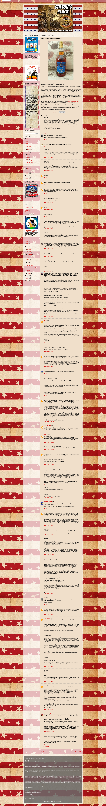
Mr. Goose (46, 434)
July (28, 154)
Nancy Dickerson (47, 425)
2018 (27, 177)
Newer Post (44, 751)
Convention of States (29, 207)
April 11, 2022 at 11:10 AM (49, 744)
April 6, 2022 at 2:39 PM (48, 508)
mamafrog (46, 354)
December (29, 146)
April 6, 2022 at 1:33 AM (48, 157)
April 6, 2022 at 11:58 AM (49, 449)
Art (44, 206)
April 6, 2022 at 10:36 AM (49, 421)
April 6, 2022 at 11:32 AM (49, 442)
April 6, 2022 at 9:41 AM (48, 366)
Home (61, 751)
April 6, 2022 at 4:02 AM (48, 202)
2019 (27, 175)
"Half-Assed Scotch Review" (73, 101)
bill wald (45, 453)
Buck (45, 597)
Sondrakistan (27, 210)
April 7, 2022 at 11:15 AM (49, 631)
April (28, 159)
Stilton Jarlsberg (47, 271)
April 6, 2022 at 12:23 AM (49, 139)
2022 (27, 144)
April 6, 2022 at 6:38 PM (48, 525)
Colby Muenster (47, 618)
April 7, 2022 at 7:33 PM (48, 666)
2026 (27, 138)
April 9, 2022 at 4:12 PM (48, 709)
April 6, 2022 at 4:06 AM (48, 209)
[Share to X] (62, 112)
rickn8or (45, 133)
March (28, 166)
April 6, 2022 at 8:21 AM (48, 256)
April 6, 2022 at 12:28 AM (49, 146)
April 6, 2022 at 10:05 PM (49, 554)
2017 (27, 178)
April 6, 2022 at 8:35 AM (48, 316)
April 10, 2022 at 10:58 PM (49, 731)
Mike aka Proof (47, 142)
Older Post (78, 751)
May (28, 157)
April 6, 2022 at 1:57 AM (48, 177)
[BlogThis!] (60, 112)
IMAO (26, 208)
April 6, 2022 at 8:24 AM (48, 267)
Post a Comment (46, 746)
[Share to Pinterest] (64, 112)
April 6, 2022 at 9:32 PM (48, 534)
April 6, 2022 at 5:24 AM (48, 216)
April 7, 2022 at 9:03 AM (48, 614)
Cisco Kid (46, 511)
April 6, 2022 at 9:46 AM (48, 373)
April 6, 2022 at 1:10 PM (48, 490)
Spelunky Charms (30, 160)
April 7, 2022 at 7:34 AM (48, 604)
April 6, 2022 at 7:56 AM (48, 248)
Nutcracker (46, 398)
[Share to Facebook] (63, 112)
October (29, 149)
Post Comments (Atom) (50, 753)
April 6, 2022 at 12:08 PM (49, 464)
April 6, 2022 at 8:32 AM (48, 282)
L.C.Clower (46, 187)
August (28, 152)
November (29, 147)
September (29, 151)
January (29, 170)
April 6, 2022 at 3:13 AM (48, 193)
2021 (27, 172)
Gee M (45, 685)
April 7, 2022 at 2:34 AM (48, 593)
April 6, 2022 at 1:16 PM (48, 497)
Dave (45, 180)
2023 (27, 143)
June (28, 259)
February (29, 168)
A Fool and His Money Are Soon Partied (32, 164)
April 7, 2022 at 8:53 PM (48, 681)
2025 (27, 243)
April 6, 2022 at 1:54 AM (48, 170)
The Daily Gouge (28, 211)
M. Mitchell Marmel (48, 501)
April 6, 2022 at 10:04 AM (49, 395)
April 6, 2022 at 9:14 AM (48, 351)
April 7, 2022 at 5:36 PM (48, 653)
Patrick (45, 320)
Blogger (59, 801)
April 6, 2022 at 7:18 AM (48, 228)
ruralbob (45, 241)
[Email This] (59, 112)
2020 (27, 173)
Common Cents (28, 205)
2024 (27, 141)
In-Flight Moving (30, 162)
